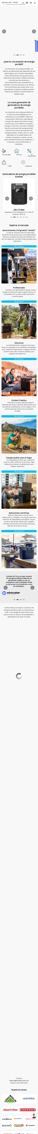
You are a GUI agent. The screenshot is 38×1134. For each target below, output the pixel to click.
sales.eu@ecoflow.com (17, 1080)
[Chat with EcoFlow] (34, 1115)
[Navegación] (35, 3)
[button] (36, 46)
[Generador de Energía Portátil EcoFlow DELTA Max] (19, 194)
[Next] (34, 31)
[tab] (14, 599)
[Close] (35, 40)
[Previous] (4, 31)
